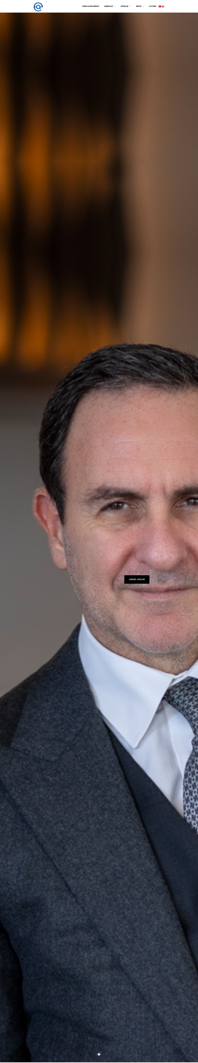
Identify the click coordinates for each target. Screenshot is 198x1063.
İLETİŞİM (152, 6)
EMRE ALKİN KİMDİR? (90, 6)
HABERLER (108, 6)
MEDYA (139, 6)
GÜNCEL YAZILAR (137, 579)
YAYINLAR (125, 6)
